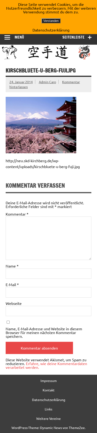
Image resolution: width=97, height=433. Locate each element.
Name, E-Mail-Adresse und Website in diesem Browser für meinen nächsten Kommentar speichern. (44, 332)
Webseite (14, 303)
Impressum (48, 380)
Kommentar (17, 214)
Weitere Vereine (48, 418)
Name (12, 266)
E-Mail (12, 284)
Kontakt (49, 390)
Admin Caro (47, 82)
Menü (19, 37)
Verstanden (51, 21)
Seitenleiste (73, 37)
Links (48, 409)
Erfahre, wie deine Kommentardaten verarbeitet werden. (46, 365)
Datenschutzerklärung (48, 399)
